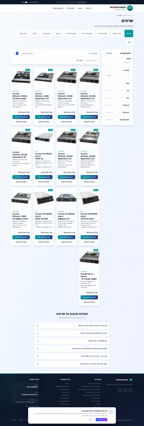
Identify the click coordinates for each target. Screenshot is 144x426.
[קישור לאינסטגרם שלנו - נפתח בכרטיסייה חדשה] (125, 390)
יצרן (117, 98)
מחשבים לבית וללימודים (93, 392)
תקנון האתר (65, 395)
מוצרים (125, 15)
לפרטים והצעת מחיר (89, 117)
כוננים (35, 33)
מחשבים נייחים (87, 33)
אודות (67, 383)
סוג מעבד (117, 112)
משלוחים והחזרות (64, 401)
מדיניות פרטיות (64, 398)
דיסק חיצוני (23, 33)
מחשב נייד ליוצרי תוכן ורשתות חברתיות (89, 389)
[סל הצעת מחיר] (17, 2)
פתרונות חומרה (58, 8)
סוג (117, 91)
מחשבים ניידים (71, 33)
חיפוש (128, 59)
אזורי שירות (65, 392)
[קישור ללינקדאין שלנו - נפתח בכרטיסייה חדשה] (120, 390)
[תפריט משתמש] (12, 2)
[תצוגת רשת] (17, 53)
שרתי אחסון (117, 33)
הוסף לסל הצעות (89, 122)
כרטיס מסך (47, 33)
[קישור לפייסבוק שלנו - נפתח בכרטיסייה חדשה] (130, 390)
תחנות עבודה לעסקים (94, 383)
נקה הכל (109, 53)
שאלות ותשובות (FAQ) (62, 386)
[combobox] (117, 75)
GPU (129, 42)
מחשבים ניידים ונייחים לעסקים (91, 395)
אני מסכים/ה (101, 419)
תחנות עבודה (102, 33)
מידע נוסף (85, 416)
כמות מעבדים (117, 120)
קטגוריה (126, 70)
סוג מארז (117, 105)
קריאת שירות (34, 2)
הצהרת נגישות (65, 404)
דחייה (90, 419)
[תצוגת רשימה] (15, 53)
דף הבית (130, 15)
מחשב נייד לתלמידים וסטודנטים (91, 386)
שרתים (128, 33)
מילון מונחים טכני (64, 389)
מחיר (127, 83)
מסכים (58, 33)
